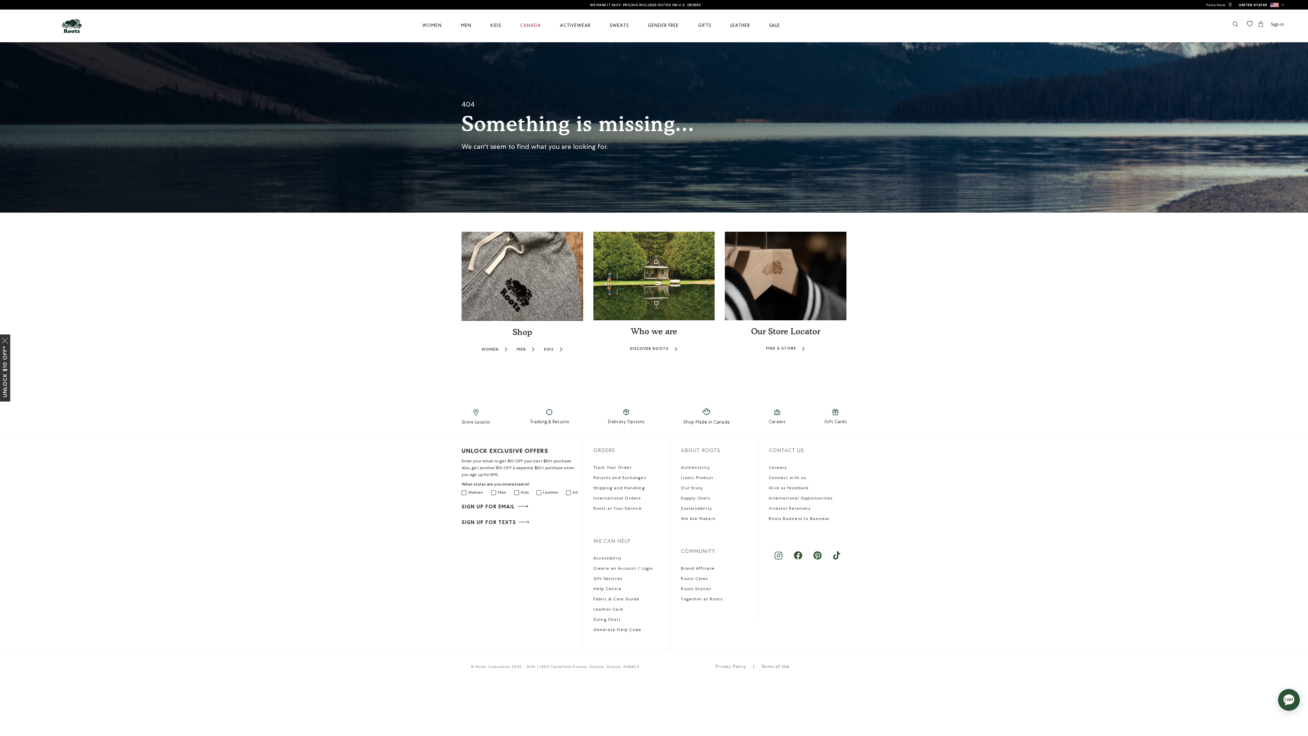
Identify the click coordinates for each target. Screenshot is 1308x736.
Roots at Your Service (617, 509)
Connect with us (787, 478)
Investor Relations (789, 509)
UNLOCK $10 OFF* (5, 372)
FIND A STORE (781, 348)
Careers (777, 422)
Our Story (692, 489)
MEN (521, 349)
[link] (1219, 5)
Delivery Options (626, 422)
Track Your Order (612, 468)
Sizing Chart (607, 620)
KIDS (549, 349)
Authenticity (695, 468)
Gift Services (608, 579)
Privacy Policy (731, 667)
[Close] (5, 339)
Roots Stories (696, 589)
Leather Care (608, 610)
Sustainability (696, 509)
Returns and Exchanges (619, 478)
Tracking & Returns (549, 422)
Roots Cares (694, 579)
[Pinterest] (817, 559)
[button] (1261, 5)
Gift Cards (835, 422)
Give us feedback (789, 489)
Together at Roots (701, 600)
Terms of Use (775, 667)
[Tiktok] (836, 559)
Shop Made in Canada (706, 422)
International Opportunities (800, 499)
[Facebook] (798, 559)
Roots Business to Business (799, 519)
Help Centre (607, 589)
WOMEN (490, 349)
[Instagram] (778, 559)
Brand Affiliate (698, 569)
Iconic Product (697, 478)
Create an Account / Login (623, 569)
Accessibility (607, 559)
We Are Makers (698, 519)
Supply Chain (695, 499)
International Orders (617, 499)
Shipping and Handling (619, 489)
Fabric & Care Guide (616, 600)
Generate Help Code (617, 630)
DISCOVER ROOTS (649, 349)
